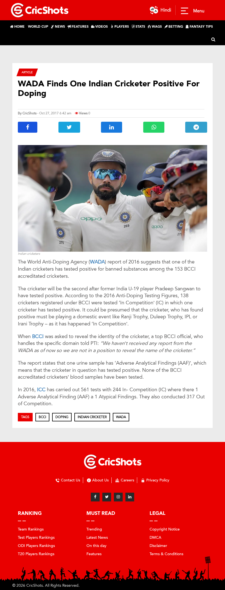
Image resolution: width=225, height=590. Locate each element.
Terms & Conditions (166, 554)
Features (94, 554)
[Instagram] (118, 497)
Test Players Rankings (36, 537)
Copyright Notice (165, 529)
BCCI (38, 336)
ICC (42, 389)
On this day (96, 545)
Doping (61, 417)
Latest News (97, 537)
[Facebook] (95, 497)
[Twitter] (106, 497)
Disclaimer (158, 545)
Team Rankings (31, 529)
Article (27, 72)
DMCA (155, 537)
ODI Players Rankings (36, 545)
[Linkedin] (129, 497)
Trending (94, 529)
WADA (97, 262)
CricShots (29, 113)
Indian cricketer (92, 417)
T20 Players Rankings (36, 554)
